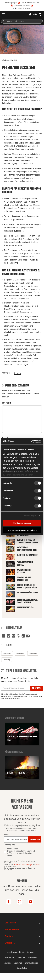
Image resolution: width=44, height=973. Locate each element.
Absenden (36, 688)
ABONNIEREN (35, 839)
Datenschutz (18, 963)
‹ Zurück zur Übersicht (9, 60)
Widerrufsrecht (33, 957)
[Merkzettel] (35, 14)
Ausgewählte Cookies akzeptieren (22, 530)
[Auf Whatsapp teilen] (18, 635)
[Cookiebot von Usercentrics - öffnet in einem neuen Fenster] (31, 441)
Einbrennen (7, 653)
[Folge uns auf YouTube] (33, 902)
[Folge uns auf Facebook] (11, 902)
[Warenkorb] (40, 14)
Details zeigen (30, 516)
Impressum (30, 952)
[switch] (37, 491)
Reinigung (6, 660)
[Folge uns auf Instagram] (22, 902)
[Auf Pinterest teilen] (13, 635)
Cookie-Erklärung (9, 957)
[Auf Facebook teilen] (3, 635)
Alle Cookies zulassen (22, 523)
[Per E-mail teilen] (28, 635)
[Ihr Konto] (30, 14)
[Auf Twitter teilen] (8, 635)
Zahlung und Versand (31, 963)
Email (6, 834)
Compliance (7, 963)
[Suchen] (4, 21)
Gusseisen (17, 373)
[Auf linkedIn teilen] (23, 635)
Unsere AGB (21, 957)
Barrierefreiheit (22, 968)
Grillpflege (20, 653)
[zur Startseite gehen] (7, 14)
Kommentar (7, 402)
